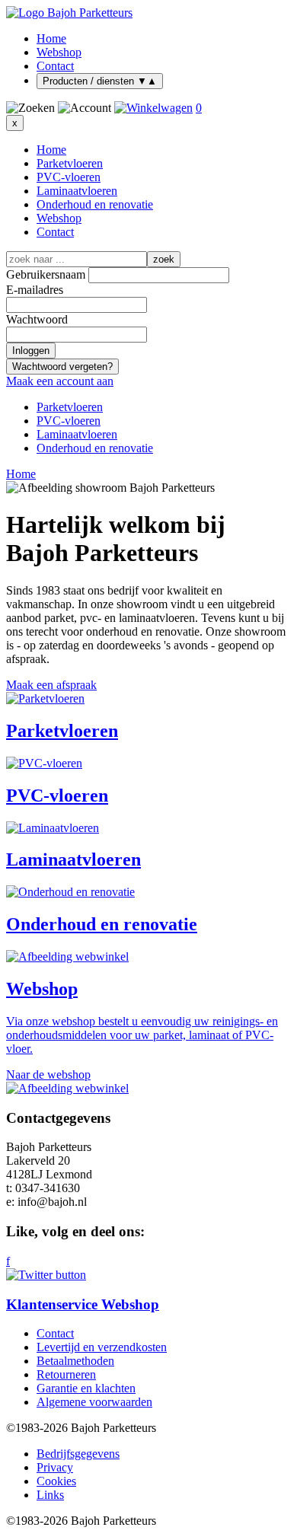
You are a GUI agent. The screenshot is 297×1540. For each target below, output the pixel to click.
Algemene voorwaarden (94, 1401)
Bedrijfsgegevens (78, 1453)
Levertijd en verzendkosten (102, 1347)
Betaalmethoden (75, 1360)
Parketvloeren (70, 163)
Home (51, 38)
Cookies (56, 1481)
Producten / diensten (100, 81)
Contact (55, 65)
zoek (163, 259)
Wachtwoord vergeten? (62, 366)
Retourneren (66, 1374)
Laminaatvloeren (77, 190)
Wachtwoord (37, 319)
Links (50, 1494)
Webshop (59, 52)
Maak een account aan (59, 381)
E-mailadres (34, 289)
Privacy (55, 1467)
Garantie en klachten (86, 1388)
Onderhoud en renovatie (95, 204)
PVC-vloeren (69, 177)
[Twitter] (148, 1275)
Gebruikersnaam (45, 274)
